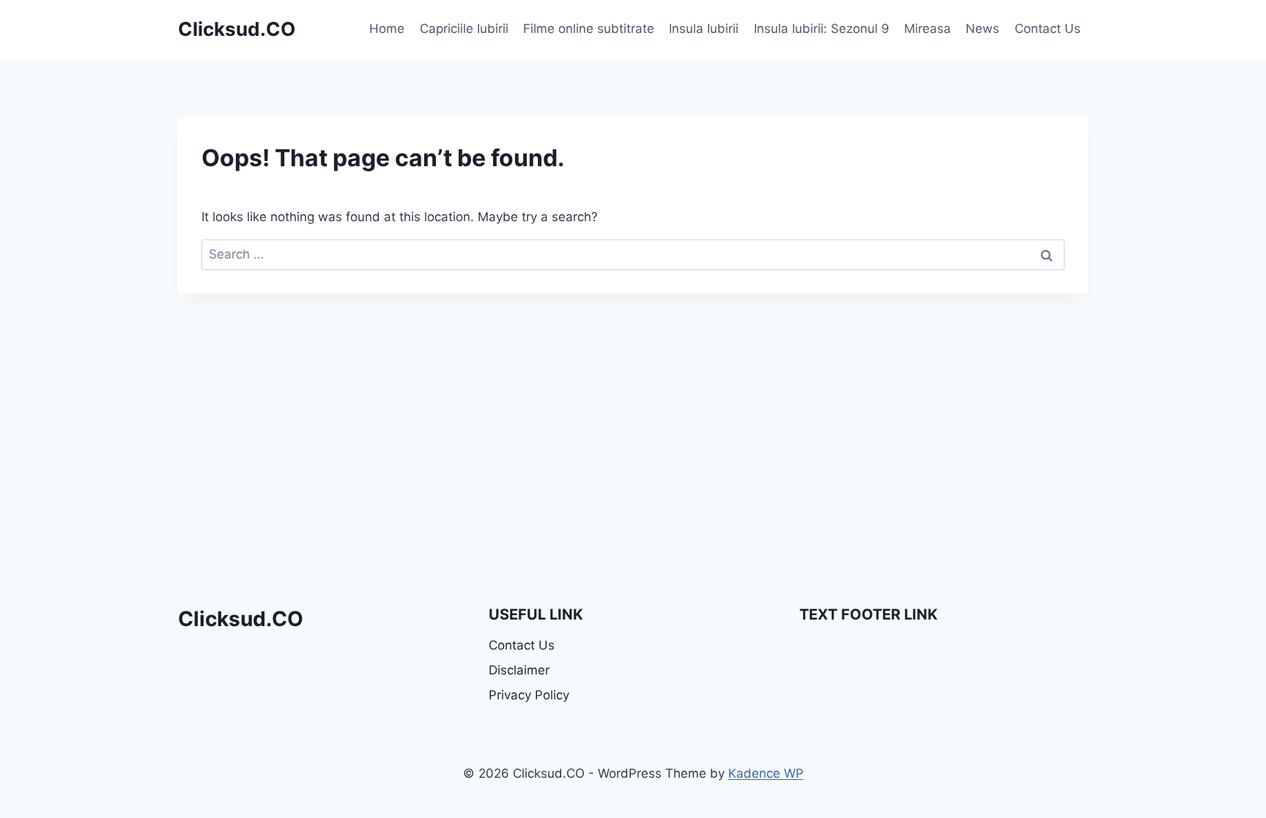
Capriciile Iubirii (464, 28)
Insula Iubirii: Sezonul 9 (821, 28)
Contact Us (1048, 28)
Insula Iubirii (703, 28)
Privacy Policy (529, 695)
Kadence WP (766, 773)
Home (386, 28)
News (982, 28)
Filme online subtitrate (588, 28)
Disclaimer (519, 670)
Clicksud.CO (240, 618)
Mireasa (927, 28)
